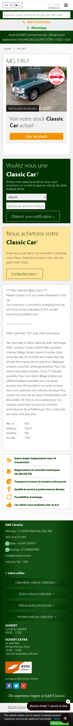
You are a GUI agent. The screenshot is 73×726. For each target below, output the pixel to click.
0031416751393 (38, 22)
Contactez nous (23, 273)
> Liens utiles (14, 573)
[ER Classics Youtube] (23, 686)
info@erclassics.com (18, 555)
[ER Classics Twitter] (16, 686)
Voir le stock (36, 136)
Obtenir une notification (31, 216)
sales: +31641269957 (22, 543)
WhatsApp (38, 28)
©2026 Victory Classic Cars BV (26, 707)
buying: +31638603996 (24, 549)
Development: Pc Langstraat (26, 712)
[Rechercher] (67, 15)
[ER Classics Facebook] (9, 686)
